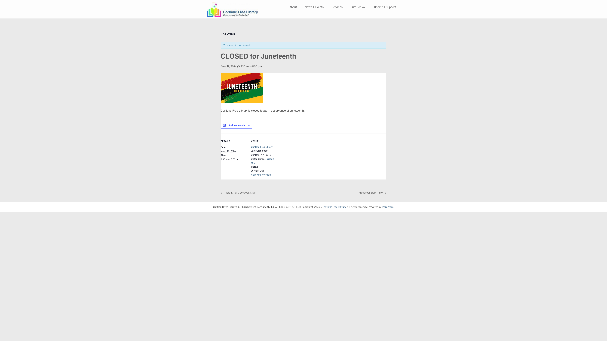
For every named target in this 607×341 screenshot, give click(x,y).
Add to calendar (237, 125)
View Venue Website (261, 174)
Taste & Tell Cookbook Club (239, 192)
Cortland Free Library (262, 146)
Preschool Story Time (371, 192)
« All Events (228, 34)
